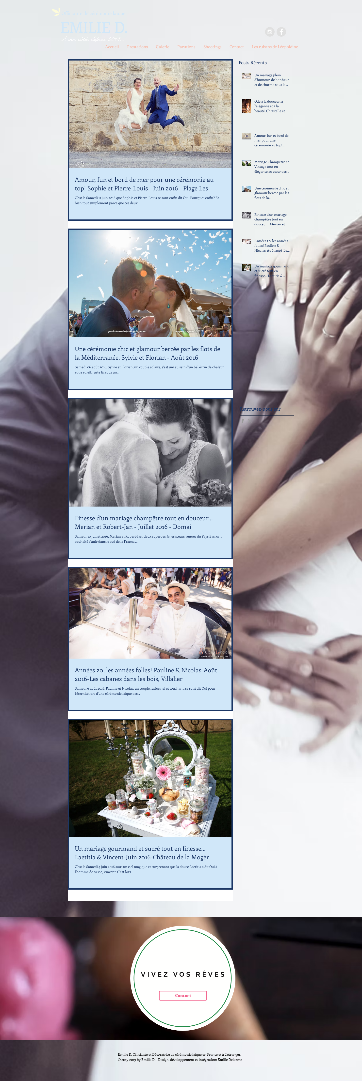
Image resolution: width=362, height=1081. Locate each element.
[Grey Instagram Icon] (250, 421)
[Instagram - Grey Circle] (270, 32)
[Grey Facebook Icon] (243, 421)
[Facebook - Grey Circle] (281, 32)
